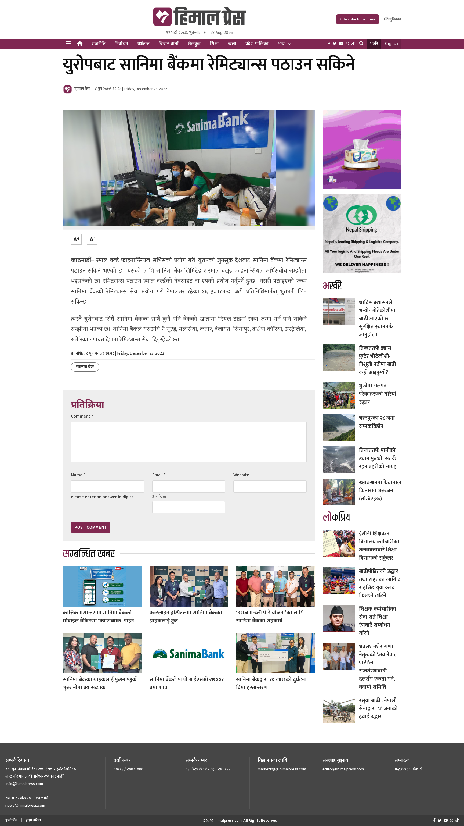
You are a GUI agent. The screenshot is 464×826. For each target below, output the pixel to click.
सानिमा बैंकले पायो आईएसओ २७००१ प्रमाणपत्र (187, 683)
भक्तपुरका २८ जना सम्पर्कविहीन (377, 422)
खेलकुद (194, 44)
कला (232, 44)
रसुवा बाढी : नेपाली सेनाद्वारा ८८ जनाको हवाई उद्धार (378, 708)
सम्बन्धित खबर (89, 554)
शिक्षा (214, 44)
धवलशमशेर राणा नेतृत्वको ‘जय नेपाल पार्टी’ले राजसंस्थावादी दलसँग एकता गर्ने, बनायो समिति (378, 667)
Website (241, 475)
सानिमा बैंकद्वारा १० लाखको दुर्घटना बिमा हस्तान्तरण (271, 683)
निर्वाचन (121, 44)
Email (158, 475)
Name (78, 475)
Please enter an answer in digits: (103, 497)
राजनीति (99, 44)
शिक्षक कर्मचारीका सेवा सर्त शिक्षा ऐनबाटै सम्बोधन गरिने (377, 621)
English (391, 43)
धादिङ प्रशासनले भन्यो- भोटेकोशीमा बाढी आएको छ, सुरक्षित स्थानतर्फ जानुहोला (377, 318)
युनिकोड (395, 19)
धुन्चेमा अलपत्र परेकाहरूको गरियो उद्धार (377, 394)
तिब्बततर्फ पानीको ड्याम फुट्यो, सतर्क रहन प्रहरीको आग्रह (378, 458)
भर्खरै (374, 43)
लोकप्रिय (337, 517)
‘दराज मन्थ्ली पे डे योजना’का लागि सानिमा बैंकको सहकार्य (270, 616)
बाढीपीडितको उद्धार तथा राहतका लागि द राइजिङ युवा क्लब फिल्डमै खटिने (380, 583)
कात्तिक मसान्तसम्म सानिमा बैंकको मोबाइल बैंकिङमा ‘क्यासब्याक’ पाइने (98, 616)
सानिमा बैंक (85, 367)
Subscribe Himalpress (357, 19)
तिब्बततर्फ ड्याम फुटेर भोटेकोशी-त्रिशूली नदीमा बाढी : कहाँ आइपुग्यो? (378, 360)
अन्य (281, 44)
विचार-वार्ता (169, 44)
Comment (82, 416)
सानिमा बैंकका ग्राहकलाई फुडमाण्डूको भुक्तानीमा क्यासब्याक (100, 683)
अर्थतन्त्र (143, 44)
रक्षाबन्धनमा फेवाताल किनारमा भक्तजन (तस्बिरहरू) (380, 490)
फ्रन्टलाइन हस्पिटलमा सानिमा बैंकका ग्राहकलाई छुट (186, 616)
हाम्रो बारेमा (33, 820)
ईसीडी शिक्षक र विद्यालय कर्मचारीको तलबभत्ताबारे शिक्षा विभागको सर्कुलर (379, 545)
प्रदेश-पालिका (257, 44)
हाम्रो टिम (11, 820)
